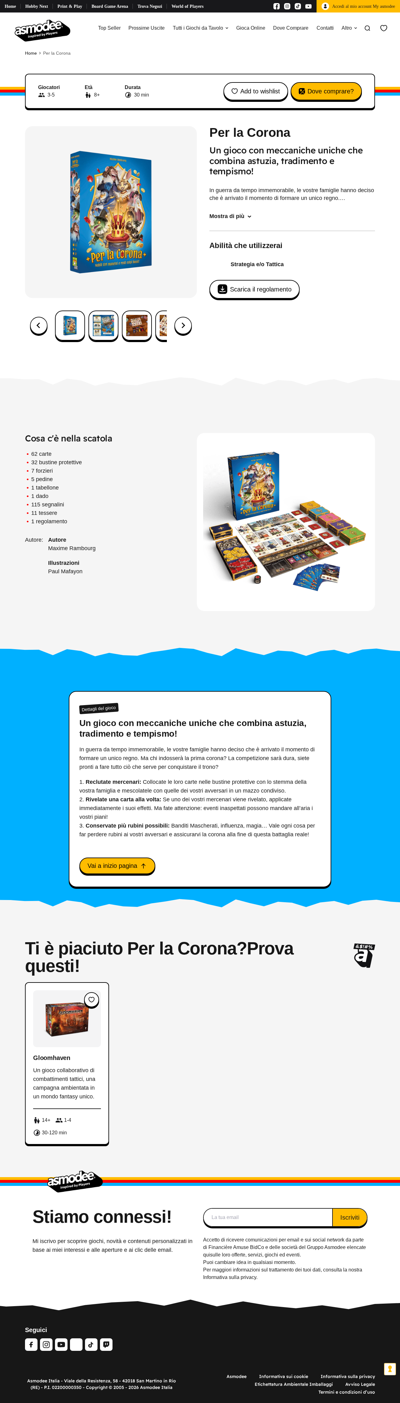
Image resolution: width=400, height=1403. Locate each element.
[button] (70, 326)
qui (206, 1254)
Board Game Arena (110, 6)
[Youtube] (308, 6)
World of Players (187, 6)
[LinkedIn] (76, 1344)
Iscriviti (349, 1217)
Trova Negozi (150, 6)
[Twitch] (106, 1344)
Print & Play (70, 6)
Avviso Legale (360, 1384)
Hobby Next (36, 6)
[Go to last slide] (39, 325)
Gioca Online (250, 28)
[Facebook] (276, 6)
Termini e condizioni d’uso (346, 1392)
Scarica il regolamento (261, 289)
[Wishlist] (384, 28)
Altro (347, 28)
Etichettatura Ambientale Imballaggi (294, 1384)
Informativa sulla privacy (348, 1376)
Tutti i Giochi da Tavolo (198, 28)
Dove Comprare (290, 28)
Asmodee (237, 1376)
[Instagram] (287, 6)
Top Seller (109, 28)
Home (10, 6)
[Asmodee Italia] (42, 28)
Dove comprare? (331, 91)
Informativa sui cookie (283, 1376)
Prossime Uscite (146, 28)
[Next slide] (183, 325)
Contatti (325, 28)
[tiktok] (91, 1344)
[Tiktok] (297, 6)
